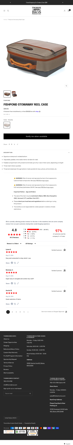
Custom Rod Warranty (10, 352)
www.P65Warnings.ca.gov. (41, 180)
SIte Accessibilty (9, 373)
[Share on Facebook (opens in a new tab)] (12, 263)
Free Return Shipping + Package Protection (36, 2)
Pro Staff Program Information (13, 356)
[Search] (8, 11)
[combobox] (67, 444)
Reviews (6, 369)
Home (5, 19)
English (68, 444)
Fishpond (7, 100)
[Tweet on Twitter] (14, 144)
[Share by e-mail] (17, 144)
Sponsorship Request (10, 359)
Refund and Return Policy (11, 349)
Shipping (6, 346)
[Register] (30, 393)
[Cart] (68, 11)
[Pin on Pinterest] (11, 144)
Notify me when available (36, 136)
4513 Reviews (16, 237)
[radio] (36, 229)
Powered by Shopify (30, 423)
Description (8, 152)
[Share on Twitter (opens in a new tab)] (15, 263)
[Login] (64, 10)
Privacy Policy (8, 366)
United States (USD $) (10, 418)
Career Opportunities (10, 342)
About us (6, 339)
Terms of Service (9, 362)
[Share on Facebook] (9, 144)
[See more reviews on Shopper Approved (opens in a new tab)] (18, 263)
